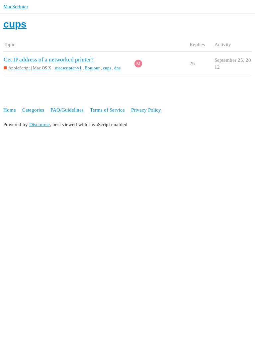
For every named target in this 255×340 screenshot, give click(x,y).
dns (117, 67)
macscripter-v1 (68, 67)
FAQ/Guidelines (67, 110)
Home (9, 110)
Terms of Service (107, 110)
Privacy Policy (146, 110)
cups (107, 67)
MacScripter (15, 6)
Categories (33, 110)
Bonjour (92, 67)
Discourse (39, 124)
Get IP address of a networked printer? (49, 59)
